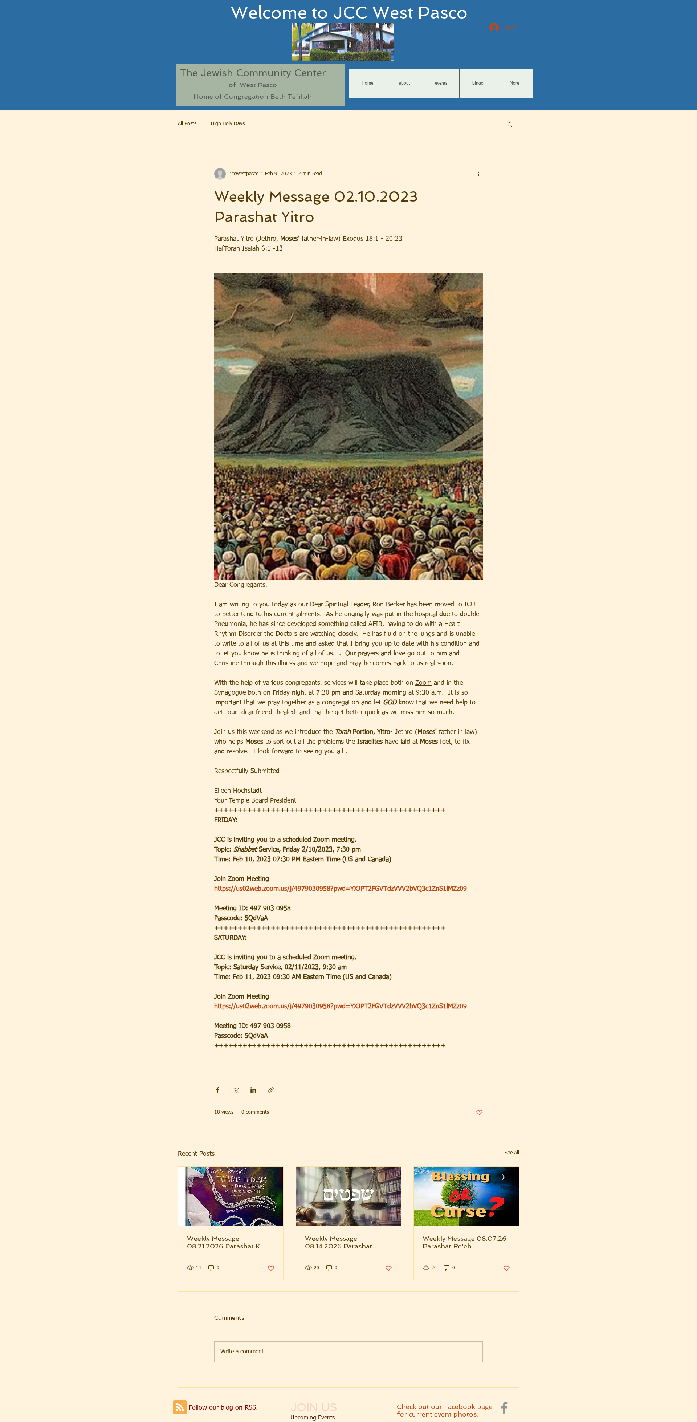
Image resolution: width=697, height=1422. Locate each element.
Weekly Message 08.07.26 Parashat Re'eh (464, 1242)
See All (512, 1152)
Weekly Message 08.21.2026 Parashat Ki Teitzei (224, 1242)
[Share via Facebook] (217, 1089)
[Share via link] (271, 1089)
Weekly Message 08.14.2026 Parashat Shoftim (338, 1242)
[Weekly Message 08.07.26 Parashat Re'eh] (466, 1196)
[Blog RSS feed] (180, 1407)
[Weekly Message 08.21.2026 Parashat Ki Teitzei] (230, 1196)
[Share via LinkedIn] (253, 1089)
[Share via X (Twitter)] (235, 1089)
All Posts (187, 123)
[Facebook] (504, 1407)
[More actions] (478, 174)
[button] (509, 124)
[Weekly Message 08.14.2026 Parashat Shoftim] (348, 1196)
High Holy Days (228, 123)
